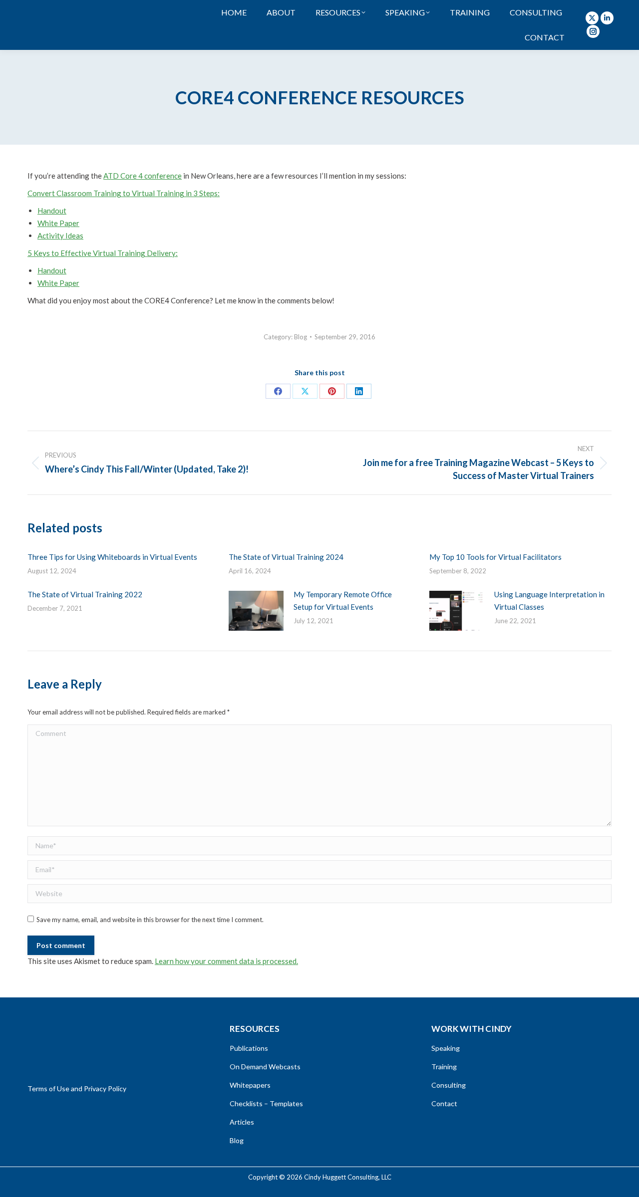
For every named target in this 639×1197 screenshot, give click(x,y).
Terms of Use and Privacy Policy (76, 1088)
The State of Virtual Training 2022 (84, 594)
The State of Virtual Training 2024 (286, 556)
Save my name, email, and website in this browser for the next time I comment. (150, 920)
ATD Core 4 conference (142, 175)
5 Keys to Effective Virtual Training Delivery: (102, 252)
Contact (444, 1103)
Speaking (445, 1048)
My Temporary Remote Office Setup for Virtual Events (343, 600)
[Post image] (256, 611)
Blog (300, 337)
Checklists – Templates (266, 1103)
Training (444, 1066)
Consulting (448, 1085)
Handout (51, 210)
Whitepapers (250, 1085)
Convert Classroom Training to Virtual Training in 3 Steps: (123, 193)
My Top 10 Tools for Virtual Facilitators (495, 556)
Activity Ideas (60, 235)
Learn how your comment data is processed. (226, 961)
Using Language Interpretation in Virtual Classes (549, 600)
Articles (242, 1122)
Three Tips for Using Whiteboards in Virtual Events (112, 556)
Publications (249, 1048)
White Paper (58, 223)
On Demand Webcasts (265, 1066)
